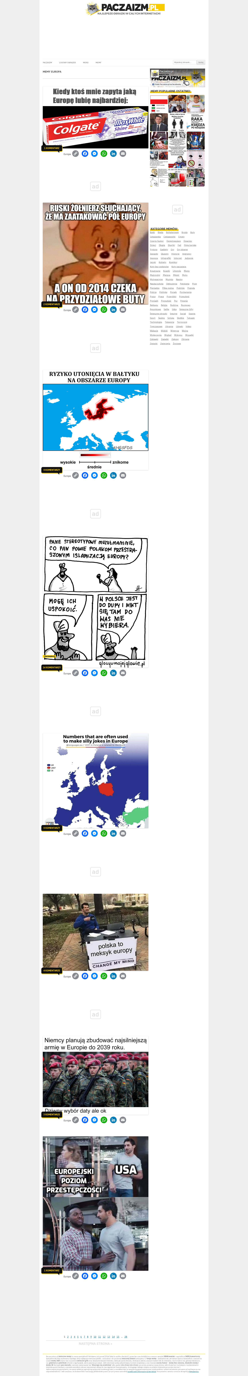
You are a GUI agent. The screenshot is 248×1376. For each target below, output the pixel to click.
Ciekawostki (169, 237)
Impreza (154, 258)
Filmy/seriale (190, 245)
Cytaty (181, 237)
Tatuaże (191, 318)
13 (108, 1336)
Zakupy (175, 339)
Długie (162, 245)
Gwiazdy (154, 254)
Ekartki (171, 245)
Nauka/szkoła (156, 284)
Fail (179, 245)
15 (118, 1336)
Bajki (152, 232)
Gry (172, 249)
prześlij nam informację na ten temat (142, 1372)
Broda (184, 232)
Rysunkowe (155, 309)
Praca (152, 296)
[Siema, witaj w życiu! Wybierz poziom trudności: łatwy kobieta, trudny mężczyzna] (177, 122)
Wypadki (189, 335)
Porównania (185, 292)
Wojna (185, 331)
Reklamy (154, 305)
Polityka (163, 292)
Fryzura (153, 249)
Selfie (166, 309)
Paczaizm (47, 62)
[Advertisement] (124, 37)
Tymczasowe (156, 326)
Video (188, 326)
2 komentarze (51, 304)
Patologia (184, 284)
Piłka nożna (168, 288)
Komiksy (173, 262)
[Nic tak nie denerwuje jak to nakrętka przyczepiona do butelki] (177, 177)
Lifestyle (177, 271)
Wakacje (154, 331)
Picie (194, 284)
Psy (175, 301)
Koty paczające (179, 266)
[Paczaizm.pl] (124, 8)
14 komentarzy (52, 667)
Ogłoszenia (171, 284)
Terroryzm (182, 322)
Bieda (160, 232)
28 (126, 1336)
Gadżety (164, 249)
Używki (179, 326)
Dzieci (153, 245)
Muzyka (169, 279)
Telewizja (169, 322)
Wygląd (167, 335)
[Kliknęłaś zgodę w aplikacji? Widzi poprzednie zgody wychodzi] (196, 177)
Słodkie (180, 318)
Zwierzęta (165, 343)
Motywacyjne (156, 279)
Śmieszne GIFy (186, 309)
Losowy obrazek (67, 62)
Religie (164, 305)
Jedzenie (189, 258)
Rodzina (174, 305)
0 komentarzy (51, 470)
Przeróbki (171, 296)
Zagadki (165, 339)
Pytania (184, 301)
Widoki (164, 331)
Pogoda (191, 288)
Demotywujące (173, 241)
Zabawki (154, 339)
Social (183, 313)
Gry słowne (182, 249)
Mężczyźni (155, 275)
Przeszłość (184, 296)
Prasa (161, 296)
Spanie (192, 313)
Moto (184, 275)
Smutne (173, 313)
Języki (153, 262)
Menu (86, 62)
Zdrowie (185, 339)
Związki (153, 343)
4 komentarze (51, 970)
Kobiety (162, 262)
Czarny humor (157, 241)
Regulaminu (194, 1372)
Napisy (179, 279)
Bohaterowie (172, 232)
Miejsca (166, 275)
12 (104, 1336)
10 (95, 1336)
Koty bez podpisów (159, 266)
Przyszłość (166, 301)
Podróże (181, 288)
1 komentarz (51, 148)
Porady (173, 292)
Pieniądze (154, 288)
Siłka (174, 309)
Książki (166, 271)
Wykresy (178, 335)
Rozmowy (185, 305)
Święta (161, 318)
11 (99, 1336)
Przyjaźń (154, 301)
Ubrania (169, 326)
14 (113, 1336)
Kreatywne (155, 271)
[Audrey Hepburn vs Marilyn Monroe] (177, 141)
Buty (192, 232)
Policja (153, 292)
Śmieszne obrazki (158, 313)
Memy (98, 62)
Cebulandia (155, 237)
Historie (175, 254)
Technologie (156, 322)
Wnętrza (174, 331)
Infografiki (166, 258)
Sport (152, 318)
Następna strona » (95, 1344)
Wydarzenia (155, 335)
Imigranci (186, 254)
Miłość (176, 275)
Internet (178, 258)
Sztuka (170, 318)
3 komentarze (51, 1114)
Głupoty (164, 254)
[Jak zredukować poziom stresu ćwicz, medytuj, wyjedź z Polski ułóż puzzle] (196, 159)
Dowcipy (188, 241)
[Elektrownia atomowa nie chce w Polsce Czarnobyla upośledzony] (159, 177)
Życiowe (177, 343)
